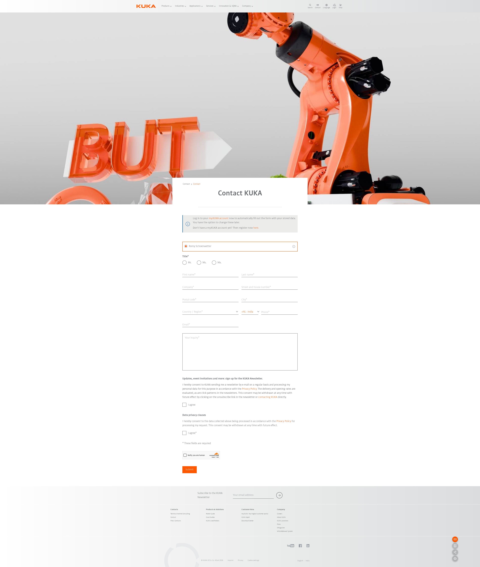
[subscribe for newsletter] (279, 495)
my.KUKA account (218, 218)
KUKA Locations (282, 521)
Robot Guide (210, 514)
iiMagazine (280, 528)
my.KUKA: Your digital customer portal (255, 514)
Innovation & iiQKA (227, 6)
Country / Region (188, 317)
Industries (179, 6)
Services (209, 6)
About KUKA (281, 517)
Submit (190, 469)
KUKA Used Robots (212, 521)
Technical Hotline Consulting (180, 514)
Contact (186, 184)
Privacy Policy (249, 388)
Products (165, 6)
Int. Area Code (246, 317)
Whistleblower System (285, 531)
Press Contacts (175, 521)
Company (246, 6)
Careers (279, 514)
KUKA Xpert (246, 517)
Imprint (230, 560)
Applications (195, 6)
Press (279, 524)
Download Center (248, 521)
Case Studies (210, 517)
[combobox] (210, 311)
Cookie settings (253, 560)
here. (256, 227)
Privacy (240, 560)
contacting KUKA (267, 397)
